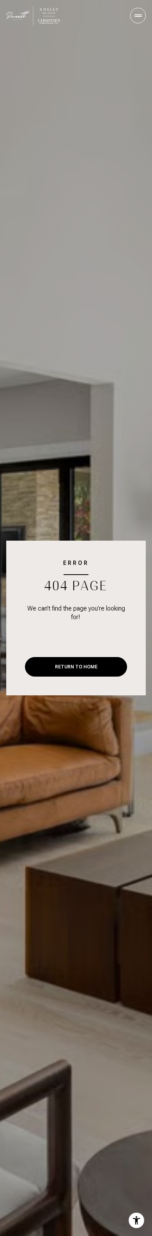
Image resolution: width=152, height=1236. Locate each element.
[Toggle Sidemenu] (138, 15)
